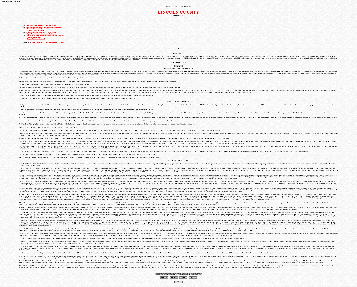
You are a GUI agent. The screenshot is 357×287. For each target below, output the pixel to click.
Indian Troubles (44, 27)
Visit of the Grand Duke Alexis (36, 32)
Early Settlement (39, 25)
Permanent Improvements (56, 35)
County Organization (56, 27)
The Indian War (43, 29)
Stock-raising (52, 32)
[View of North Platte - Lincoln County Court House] (47, 42)
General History (32, 29)
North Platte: (31, 35)
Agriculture (30, 34)
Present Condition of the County (45, 34)
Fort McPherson (32, 27)
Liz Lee (182, 15)
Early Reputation (41, 35)
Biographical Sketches (34, 37)
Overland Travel (51, 25)
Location (30, 25)
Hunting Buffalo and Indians (36, 30)
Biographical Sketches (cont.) (36, 39)
